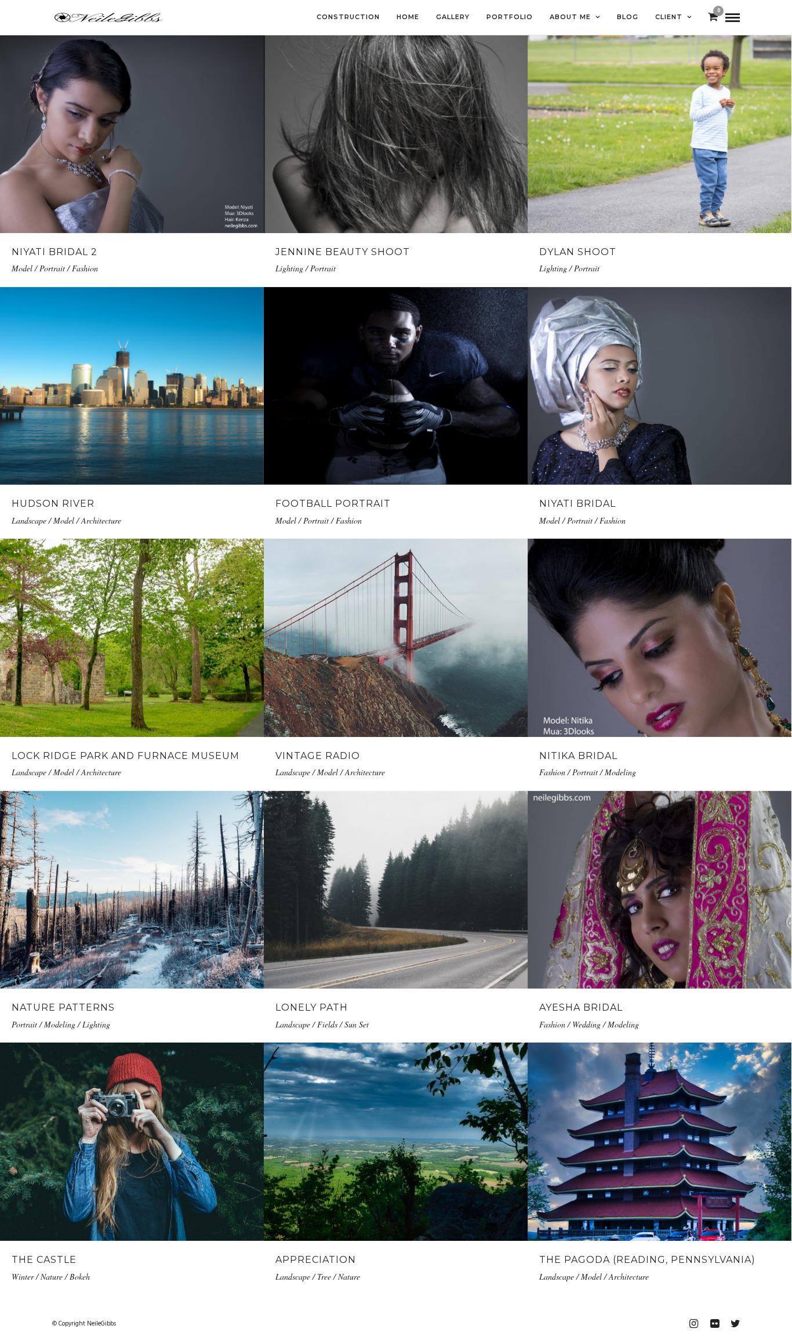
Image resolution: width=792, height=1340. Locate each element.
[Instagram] (693, 1324)
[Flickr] (714, 1324)
